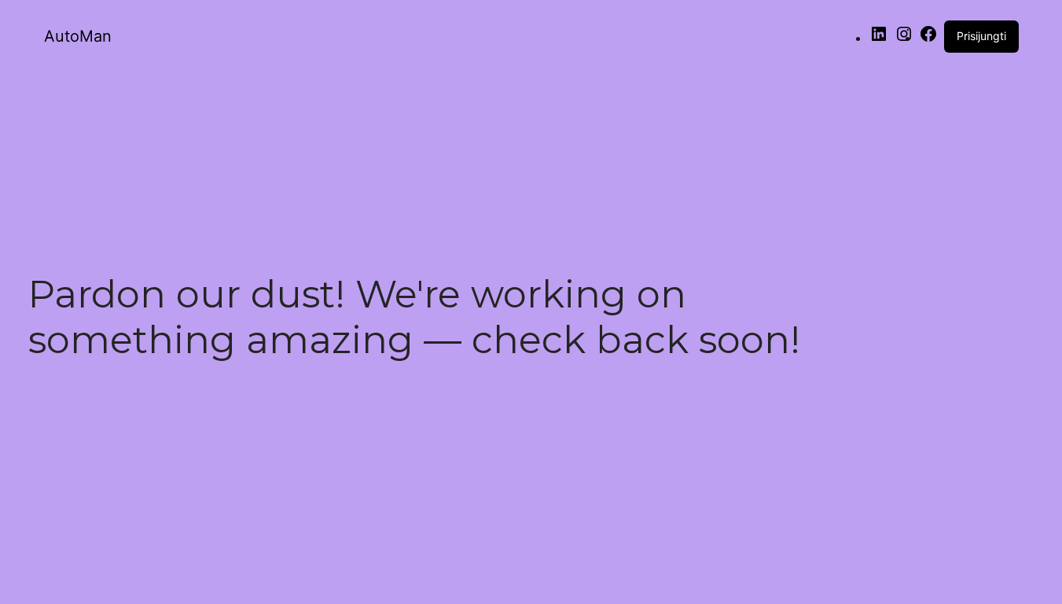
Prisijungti (981, 35)
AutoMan (78, 36)
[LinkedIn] (878, 38)
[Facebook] (928, 38)
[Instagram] (904, 38)
